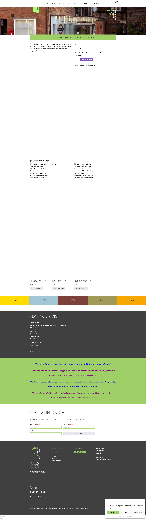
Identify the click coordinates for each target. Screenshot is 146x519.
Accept (112, 512)
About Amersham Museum (58, 454)
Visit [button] (69, 3)
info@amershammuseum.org (38, 348)
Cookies (82, 508)
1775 (44, 300)
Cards (82, 65)
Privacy (77, 508)
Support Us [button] (95, 3)
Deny (125, 512)
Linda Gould (91, 65)
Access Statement (56, 460)
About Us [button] (61, 3)
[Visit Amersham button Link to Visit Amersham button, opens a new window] (40, 487)
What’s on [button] (77, 3)
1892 (73, 300)
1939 (102, 300)
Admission (54, 458)
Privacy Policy (128, 516)
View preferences (137, 512)
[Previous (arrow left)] (0, 518)
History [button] (86, 3)
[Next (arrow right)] (2, 518)
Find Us (54, 456)
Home (48, 3)
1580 (14, 300)
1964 (131, 300)
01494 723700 (34, 345)
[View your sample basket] (115, 3)
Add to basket (86, 60)
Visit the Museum (56, 451)
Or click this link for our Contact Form (41, 352)
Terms (86, 508)
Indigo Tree (35, 512)
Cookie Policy (121, 516)
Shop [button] (53, 3)
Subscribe (78, 434)
